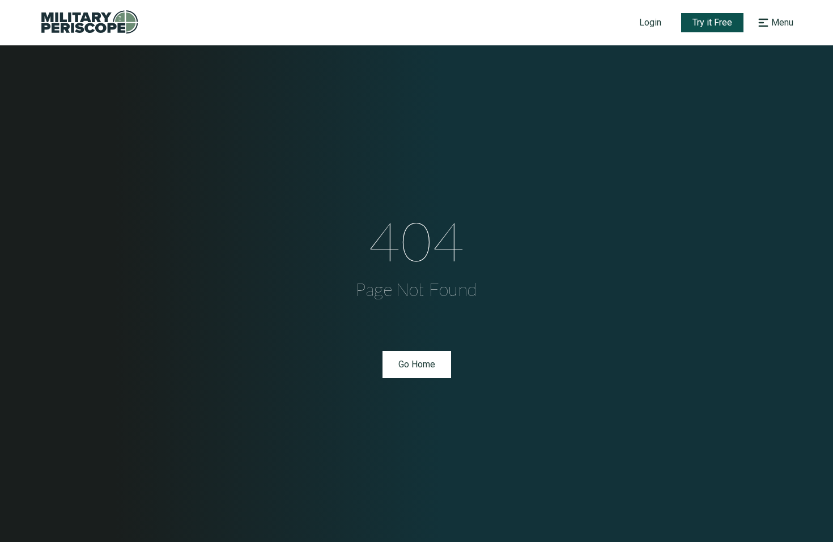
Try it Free (712, 22)
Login (650, 22)
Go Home (416, 364)
